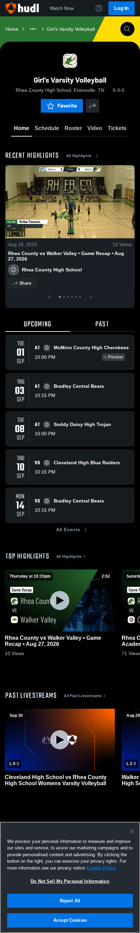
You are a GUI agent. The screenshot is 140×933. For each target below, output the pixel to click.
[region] (70, 877)
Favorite (67, 105)
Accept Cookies (70, 920)
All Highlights (79, 155)
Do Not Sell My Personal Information (70, 881)
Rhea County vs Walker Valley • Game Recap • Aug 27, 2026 (66, 256)
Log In (121, 8)
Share (25, 283)
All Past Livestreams (83, 695)
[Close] (131, 831)
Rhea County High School (52, 269)
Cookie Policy (101, 868)
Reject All (70, 900)
